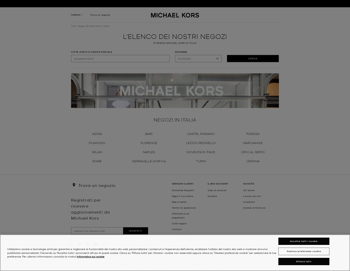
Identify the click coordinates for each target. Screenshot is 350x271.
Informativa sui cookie (90, 256)
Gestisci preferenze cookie (304, 251)
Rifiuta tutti (303, 261)
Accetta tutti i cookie (304, 241)
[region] (175, 253)
